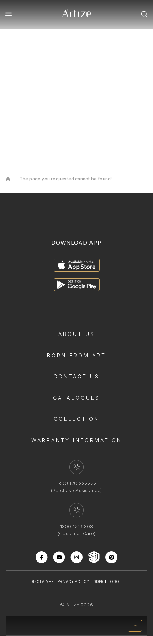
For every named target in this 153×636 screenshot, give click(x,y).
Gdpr (98, 581)
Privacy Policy (73, 581)
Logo (113, 581)
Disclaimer (42, 581)
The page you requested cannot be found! (66, 178)
